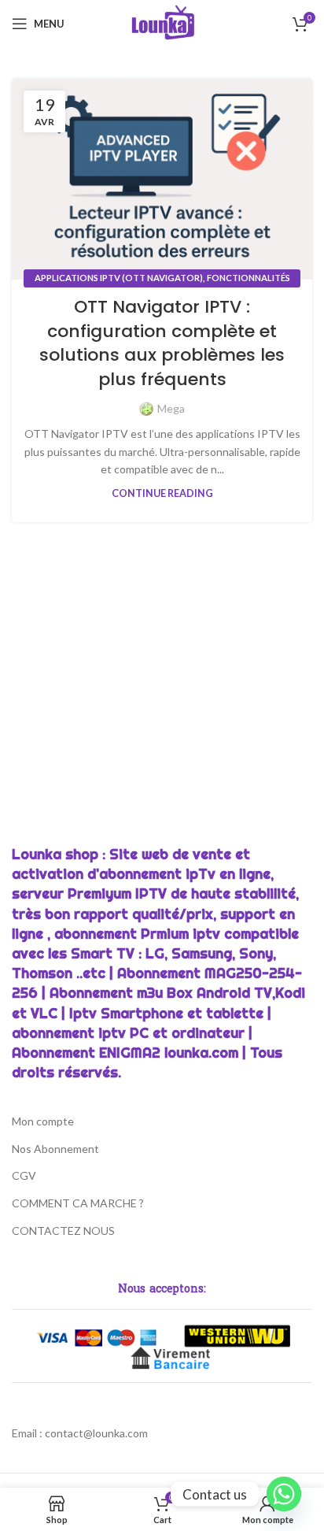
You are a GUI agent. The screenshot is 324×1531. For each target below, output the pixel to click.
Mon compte (43, 1121)
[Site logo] (162, 22)
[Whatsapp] (284, 1494)
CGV (24, 1175)
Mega (171, 408)
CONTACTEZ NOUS (63, 1230)
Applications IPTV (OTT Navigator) (119, 277)
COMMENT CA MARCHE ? (78, 1203)
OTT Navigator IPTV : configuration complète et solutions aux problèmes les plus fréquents (162, 343)
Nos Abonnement (55, 1148)
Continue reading (162, 493)
